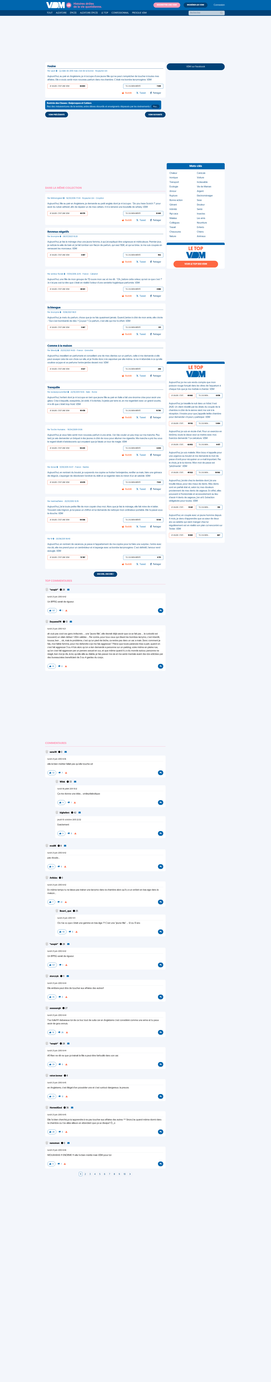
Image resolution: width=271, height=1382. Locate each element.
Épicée (73, 13)
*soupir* (54, 590)
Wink (62, 782)
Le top (104, 13)
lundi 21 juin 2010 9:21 (56, 629)
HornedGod (56, 1108)
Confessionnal (120, 13)
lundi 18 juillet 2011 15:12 (67, 789)
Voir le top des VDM (195, 264)
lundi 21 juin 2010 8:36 (56, 759)
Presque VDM (139, 13)
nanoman (55, 1143)
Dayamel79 (56, 622)
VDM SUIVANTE (155, 115)
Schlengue (54, 307)
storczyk (54, 976)
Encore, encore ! (105, 574)
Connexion (219, 5)
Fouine (51, 66)
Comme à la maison (59, 346)
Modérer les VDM (195, 5)
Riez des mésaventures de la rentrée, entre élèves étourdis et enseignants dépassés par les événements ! (102, 105)
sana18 (53, 752)
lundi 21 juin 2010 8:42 (56, 597)
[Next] (130, 1174)
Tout (50, 13)
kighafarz (65, 813)
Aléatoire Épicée (89, 13)
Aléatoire (61, 13)
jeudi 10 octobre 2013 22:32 (69, 820)
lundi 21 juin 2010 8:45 (56, 1083)
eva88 (53, 846)
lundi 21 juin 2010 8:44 (56, 983)
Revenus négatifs (58, 232)
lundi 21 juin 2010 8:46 (56, 1150)
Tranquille (53, 387)
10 (125, 1174)
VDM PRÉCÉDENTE (57, 115)
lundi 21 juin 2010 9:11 (66, 918)
